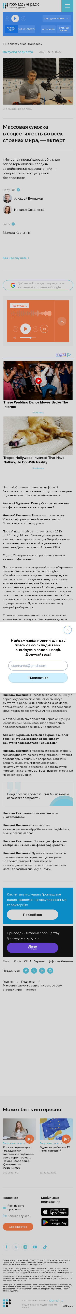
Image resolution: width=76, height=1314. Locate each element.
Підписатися (38, 678)
